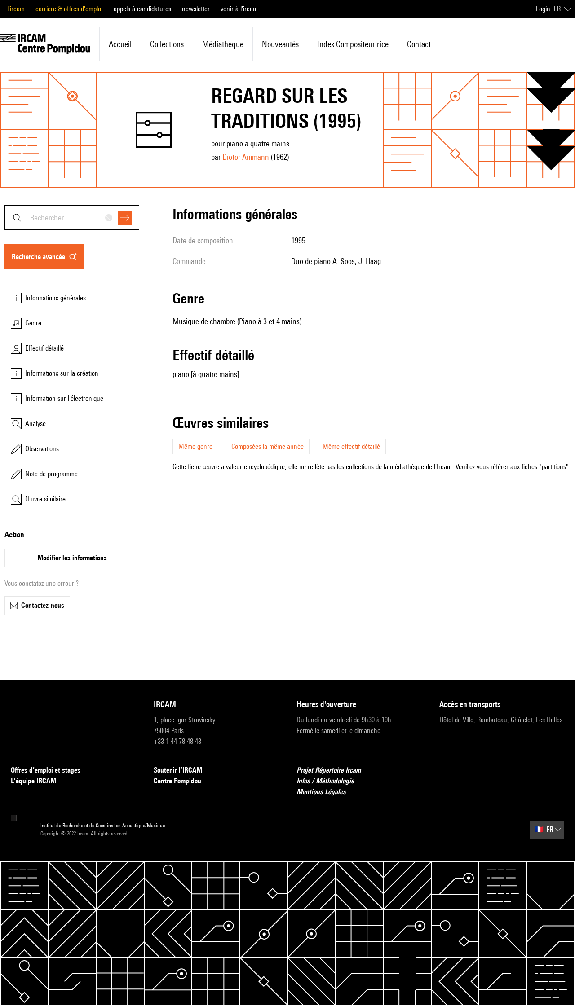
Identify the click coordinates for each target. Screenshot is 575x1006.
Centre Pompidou (177, 781)
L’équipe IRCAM (33, 781)
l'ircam (16, 8)
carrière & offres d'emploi (68, 8)
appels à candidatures (142, 8)
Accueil (120, 44)
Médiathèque (222, 44)
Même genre (195, 446)
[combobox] (71, 217)
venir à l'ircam (239, 8)
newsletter (196, 8)
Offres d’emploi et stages (45, 770)
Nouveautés (280, 44)
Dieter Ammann (245, 157)
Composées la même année (267, 446)
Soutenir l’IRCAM (178, 770)
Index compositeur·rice (353, 44)
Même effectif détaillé (351, 446)
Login (543, 8)
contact (419, 44)
